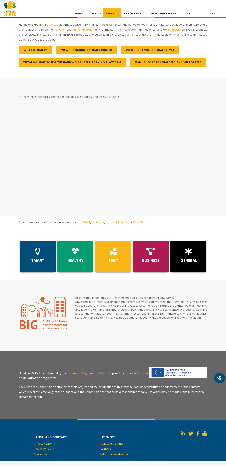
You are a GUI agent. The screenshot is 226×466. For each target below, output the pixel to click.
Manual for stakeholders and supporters (168, 62)
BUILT (90, 29)
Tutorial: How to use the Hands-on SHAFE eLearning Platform (72, 62)
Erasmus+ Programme (82, 373)
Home (79, 13)
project (51, 24)
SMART (61, 29)
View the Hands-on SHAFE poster (86, 50)
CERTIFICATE (132, 13)
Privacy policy (43, 443)
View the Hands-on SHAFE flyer (150, 50)
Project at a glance (112, 443)
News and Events (163, 13)
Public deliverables (112, 454)
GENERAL (139, 222)
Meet (93, 13)
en (214, 13)
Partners (105, 449)
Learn (110, 13)
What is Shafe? (35, 50)
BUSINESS (174, 29)
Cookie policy (42, 449)
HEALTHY (79, 29)
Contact (189, 13)
